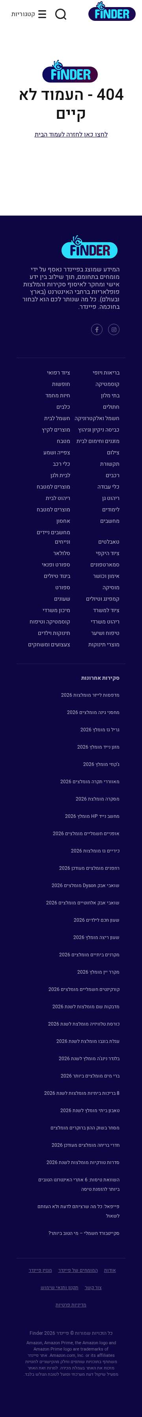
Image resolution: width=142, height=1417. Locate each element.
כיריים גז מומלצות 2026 (95, 850)
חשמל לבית (57, 418)
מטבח (63, 441)
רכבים (113, 475)
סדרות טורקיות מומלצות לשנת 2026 (83, 1162)
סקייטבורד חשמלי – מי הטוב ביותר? (84, 1233)
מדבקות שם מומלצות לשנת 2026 (86, 1006)
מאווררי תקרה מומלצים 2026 (90, 781)
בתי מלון (110, 395)
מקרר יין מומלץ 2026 (98, 972)
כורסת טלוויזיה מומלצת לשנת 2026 (84, 1024)
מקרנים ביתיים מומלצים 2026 (89, 954)
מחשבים (110, 521)
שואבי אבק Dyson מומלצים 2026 (86, 885)
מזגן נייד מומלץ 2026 (98, 747)
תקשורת (110, 464)
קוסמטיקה (107, 384)
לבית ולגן (60, 475)
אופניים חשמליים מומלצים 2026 (86, 833)
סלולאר (61, 553)
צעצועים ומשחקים (49, 644)
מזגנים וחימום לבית (98, 441)
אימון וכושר (106, 576)
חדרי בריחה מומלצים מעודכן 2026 (86, 1145)
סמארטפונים (105, 565)
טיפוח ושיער (105, 633)
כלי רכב (61, 464)
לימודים (111, 510)
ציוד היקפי (108, 553)
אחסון (63, 521)
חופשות (61, 384)
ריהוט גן (111, 498)
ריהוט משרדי (105, 622)
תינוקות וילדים (54, 633)
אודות (110, 1270)
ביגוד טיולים (57, 576)
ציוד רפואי (58, 373)
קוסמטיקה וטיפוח (50, 622)
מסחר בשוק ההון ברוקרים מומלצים (85, 1127)
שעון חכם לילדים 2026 (97, 920)
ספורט (62, 587)
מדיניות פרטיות (71, 1304)
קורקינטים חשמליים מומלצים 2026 (84, 989)
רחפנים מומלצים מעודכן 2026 (89, 868)
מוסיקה (111, 587)
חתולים (111, 407)
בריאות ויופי (106, 373)
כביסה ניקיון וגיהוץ (99, 430)
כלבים (63, 407)
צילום (113, 452)
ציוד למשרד (106, 610)
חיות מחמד (57, 395)
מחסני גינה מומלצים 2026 (93, 712)
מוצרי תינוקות (104, 644)
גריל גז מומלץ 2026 (100, 729)
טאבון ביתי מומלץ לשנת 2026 (90, 1110)
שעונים (62, 599)
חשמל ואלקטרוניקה (97, 418)
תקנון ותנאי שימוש (59, 1287)
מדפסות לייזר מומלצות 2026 (90, 695)
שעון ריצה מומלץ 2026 (96, 937)
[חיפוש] (60, 14)
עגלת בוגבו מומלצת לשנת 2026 (88, 1041)
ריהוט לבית (58, 498)
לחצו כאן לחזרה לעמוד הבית (71, 134)
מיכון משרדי (56, 610)
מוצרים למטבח (53, 487)
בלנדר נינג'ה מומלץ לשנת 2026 (89, 1058)
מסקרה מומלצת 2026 (98, 799)
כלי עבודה (108, 487)
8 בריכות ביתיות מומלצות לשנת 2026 (82, 1093)
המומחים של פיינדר (78, 1270)
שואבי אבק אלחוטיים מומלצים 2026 (83, 902)
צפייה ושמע (56, 452)
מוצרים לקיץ (56, 430)
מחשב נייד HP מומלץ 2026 (92, 816)
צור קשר (93, 1287)
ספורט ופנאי (56, 565)
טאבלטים (109, 542)
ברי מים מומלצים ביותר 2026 (90, 1075)
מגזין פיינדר (40, 1270)
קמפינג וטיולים (103, 599)
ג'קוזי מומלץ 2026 (101, 764)
